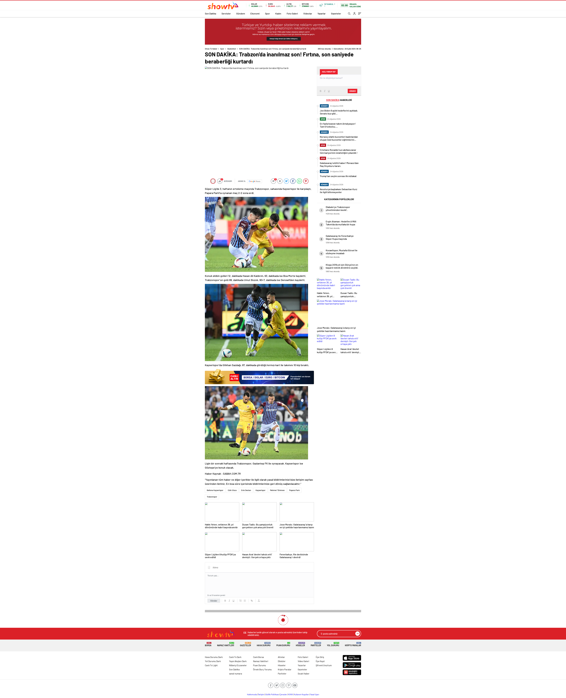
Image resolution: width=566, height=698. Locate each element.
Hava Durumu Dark (214, 657)
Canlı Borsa (258, 657)
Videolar (307, 13)
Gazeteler (336, 13)
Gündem (240, 13)
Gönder (213, 600)
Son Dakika (210, 13)
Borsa (208, 644)
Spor (267, 13)
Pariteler (316, 644)
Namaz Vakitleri (225, 644)
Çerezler (283, 694)
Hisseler (300, 644)
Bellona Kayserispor (215, 490)
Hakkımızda (252, 694)
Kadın (278, 13)
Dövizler (282, 661)
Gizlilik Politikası (272, 694)
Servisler (226, 13)
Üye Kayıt (320, 661)
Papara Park (294, 490)
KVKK (290, 694)
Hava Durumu (263, 644)
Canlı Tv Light (211, 665)
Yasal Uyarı (314, 694)
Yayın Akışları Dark (238, 661)
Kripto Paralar (353, 644)
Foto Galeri (292, 13)
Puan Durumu (283, 644)
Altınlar (281, 657)
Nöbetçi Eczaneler (238, 665)
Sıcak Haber (303, 673)
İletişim (261, 694)
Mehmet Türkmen (277, 490)
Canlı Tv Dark (235, 657)
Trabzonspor (212, 497)
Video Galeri (303, 661)
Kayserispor (260, 490)
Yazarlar (321, 13)
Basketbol (231, 49)
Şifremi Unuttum (324, 665)
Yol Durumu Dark (213, 661)
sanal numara (235, 673)
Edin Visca (232, 490)
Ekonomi (255, 13)
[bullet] (245, 600)
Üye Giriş (320, 657)
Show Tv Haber (211, 49)
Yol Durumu (333, 644)
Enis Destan (246, 490)
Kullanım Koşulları (301, 694)
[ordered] (240, 600)
